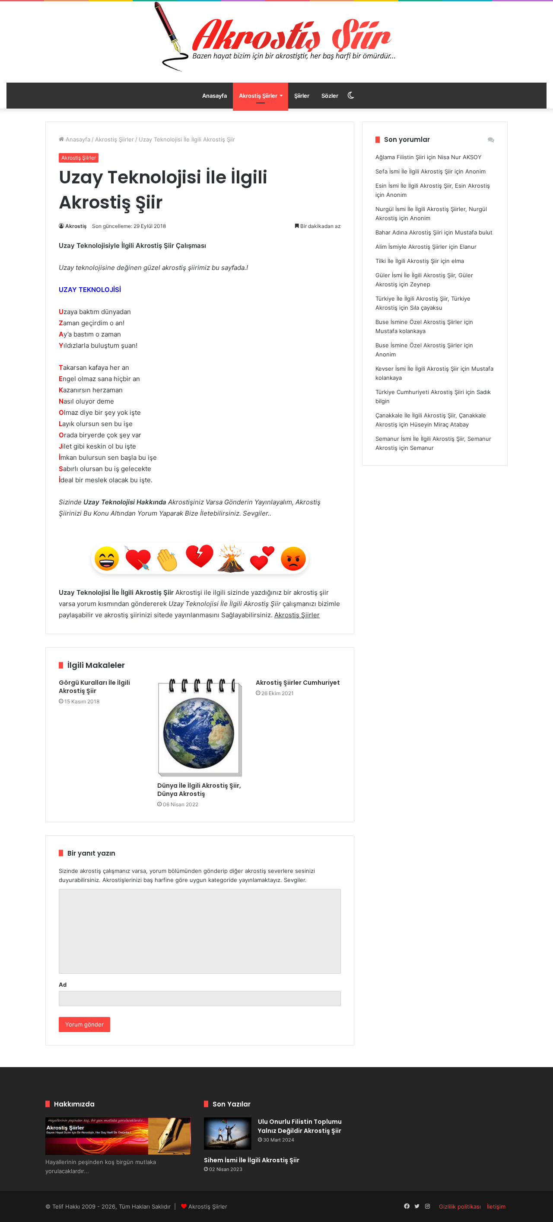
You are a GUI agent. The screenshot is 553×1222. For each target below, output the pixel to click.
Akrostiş (76, 226)
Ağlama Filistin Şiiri (400, 157)
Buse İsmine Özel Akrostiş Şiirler (418, 321)
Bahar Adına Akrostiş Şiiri (408, 232)
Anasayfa (214, 95)
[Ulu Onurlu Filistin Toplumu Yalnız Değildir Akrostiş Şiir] (227, 1133)
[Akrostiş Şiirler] (276, 37)
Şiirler (301, 95)
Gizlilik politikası (460, 1206)
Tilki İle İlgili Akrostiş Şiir (407, 260)
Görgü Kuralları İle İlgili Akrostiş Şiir (94, 686)
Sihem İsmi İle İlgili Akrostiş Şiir (251, 1160)
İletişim (496, 1206)
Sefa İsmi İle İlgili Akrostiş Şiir (414, 171)
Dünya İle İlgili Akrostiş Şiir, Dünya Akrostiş (199, 789)
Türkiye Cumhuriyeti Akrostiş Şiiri (419, 391)
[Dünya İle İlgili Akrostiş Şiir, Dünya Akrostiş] (200, 728)
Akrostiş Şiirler (258, 95)
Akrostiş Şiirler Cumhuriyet (298, 682)
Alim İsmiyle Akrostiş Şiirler (411, 246)
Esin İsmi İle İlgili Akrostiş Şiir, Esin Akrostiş (432, 185)
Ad (63, 984)
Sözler (329, 95)
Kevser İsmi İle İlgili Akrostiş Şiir (417, 368)
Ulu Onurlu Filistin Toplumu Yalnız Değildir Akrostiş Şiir (300, 1126)
